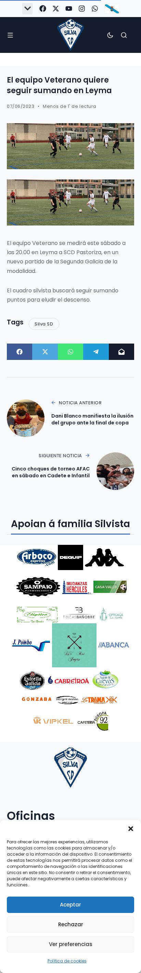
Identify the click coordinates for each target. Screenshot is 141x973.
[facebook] (42, 8)
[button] (130, 828)
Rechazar (70, 924)
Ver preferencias (70, 944)
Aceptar (70, 904)
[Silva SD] (70, 35)
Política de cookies (67, 961)
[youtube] (68, 8)
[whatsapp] (94, 8)
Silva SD (44, 324)
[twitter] (55, 8)
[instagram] (81, 8)
